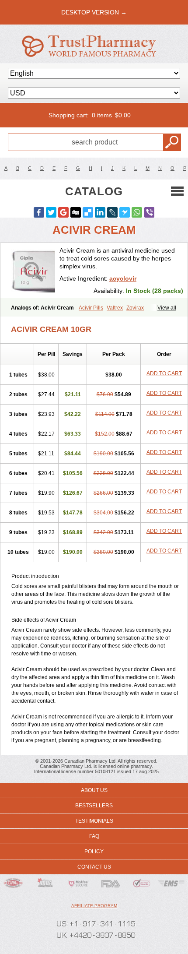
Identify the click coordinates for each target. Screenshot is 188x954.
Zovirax (135, 308)
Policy (94, 851)
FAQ (94, 836)
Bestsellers (94, 806)
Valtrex (115, 308)
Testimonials (94, 821)
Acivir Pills (91, 308)
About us (94, 790)
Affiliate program (94, 905)
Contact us (94, 867)
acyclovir (122, 278)
